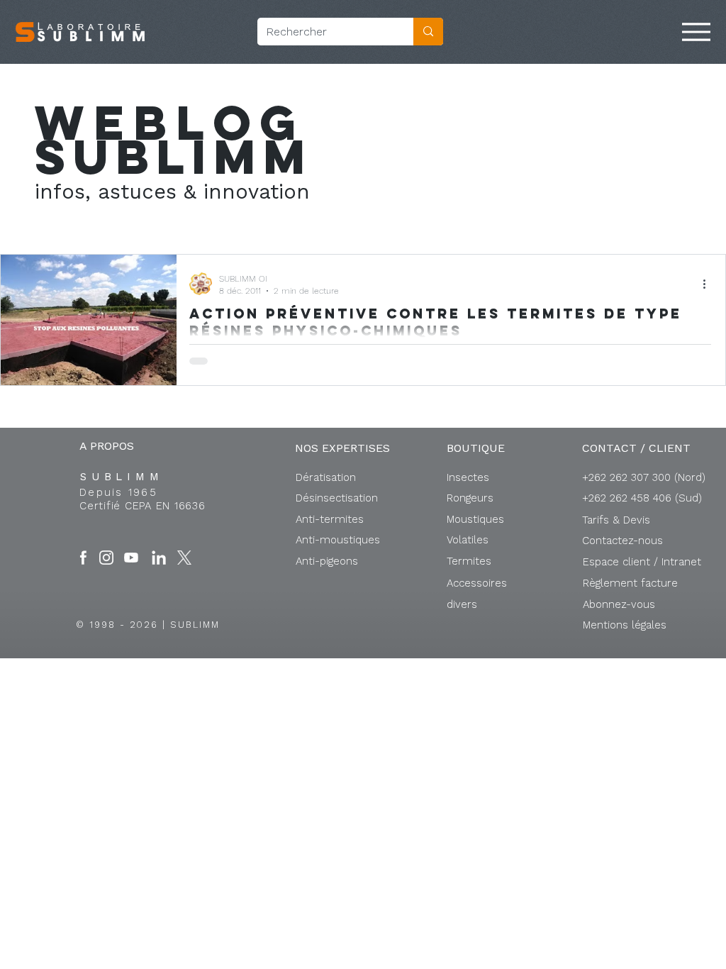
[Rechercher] (428, 31)
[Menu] (696, 32)
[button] (642, 561)
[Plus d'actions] (708, 283)
